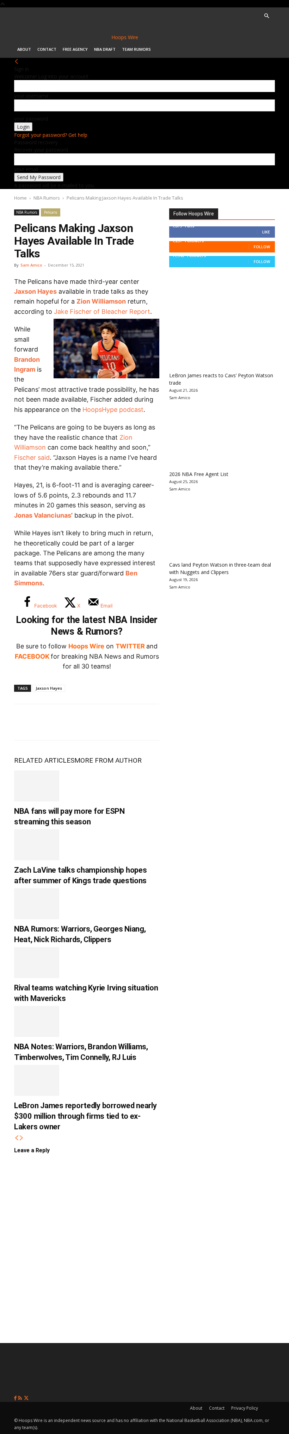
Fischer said (32, 457)
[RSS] (20, 1398)
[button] (266, 16)
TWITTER (130, 646)
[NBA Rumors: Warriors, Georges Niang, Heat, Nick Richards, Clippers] (36, 903)
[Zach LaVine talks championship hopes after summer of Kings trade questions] (36, 844)
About (24, 49)
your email (26, 169)
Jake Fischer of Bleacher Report (102, 311)
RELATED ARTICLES (44, 760)
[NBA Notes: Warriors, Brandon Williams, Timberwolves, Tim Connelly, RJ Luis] (36, 1021)
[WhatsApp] (71, 722)
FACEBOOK (32, 656)
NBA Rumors (46, 198)
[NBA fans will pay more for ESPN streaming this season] (36, 785)
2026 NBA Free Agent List (198, 474)
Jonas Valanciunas (42, 515)
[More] (141, 722)
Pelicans (50, 212)
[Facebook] (24, 722)
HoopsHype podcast (112, 409)
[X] (48, 722)
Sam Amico (31, 265)
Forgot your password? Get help (50, 135)
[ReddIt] (94, 722)
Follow (262, 246)
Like (266, 231)
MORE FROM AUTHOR (108, 760)
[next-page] (21, 1138)
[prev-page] (16, 1138)
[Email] (117, 722)
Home (20, 198)
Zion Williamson (101, 301)
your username (31, 95)
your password (31, 118)
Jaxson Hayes (35, 291)
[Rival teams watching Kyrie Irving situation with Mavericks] (36, 962)
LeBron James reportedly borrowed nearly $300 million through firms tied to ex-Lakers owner (85, 1116)
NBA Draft (105, 49)
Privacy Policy (244, 1408)
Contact (46, 49)
